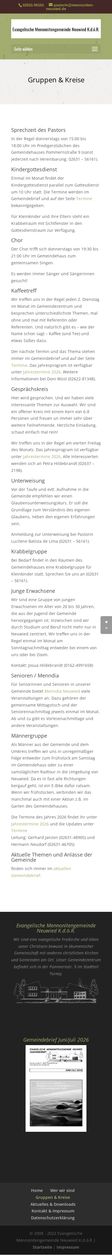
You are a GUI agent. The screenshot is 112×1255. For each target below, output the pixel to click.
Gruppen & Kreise (53, 1197)
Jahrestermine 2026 (42, 372)
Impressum (68, 1247)
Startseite (42, 1247)
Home (37, 1190)
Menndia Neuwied (62, 691)
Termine (84, 198)
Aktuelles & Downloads (53, 1204)
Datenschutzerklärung (53, 1217)
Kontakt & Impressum (53, 1211)
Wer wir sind (62, 1190)
